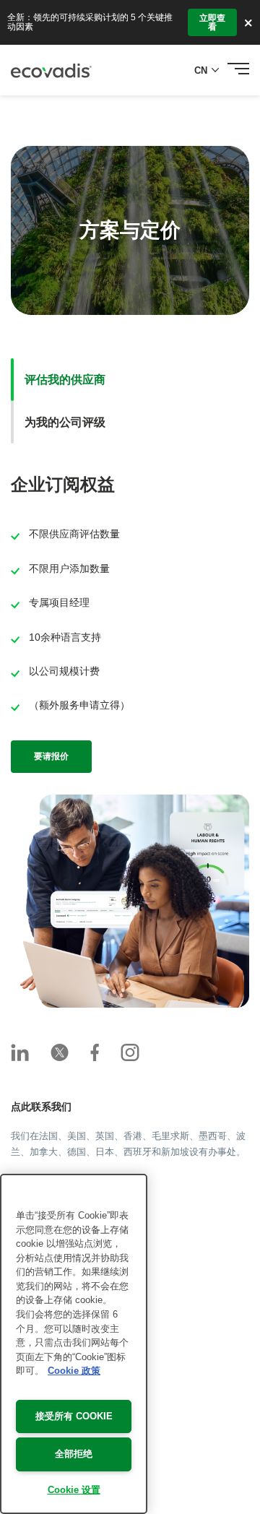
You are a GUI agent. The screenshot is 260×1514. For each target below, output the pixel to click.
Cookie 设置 (74, 1489)
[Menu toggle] (238, 70)
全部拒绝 (73, 1453)
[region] (73, 1344)
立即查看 (212, 22)
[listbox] (209, 70)
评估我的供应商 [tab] (65, 379)
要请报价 (51, 756)
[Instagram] (130, 1052)
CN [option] (200, 70)
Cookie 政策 (74, 1370)
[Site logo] (51, 70)
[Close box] (248, 22)
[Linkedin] (20, 1052)
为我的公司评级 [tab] (65, 422)
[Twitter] (60, 1052)
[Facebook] (94, 1052)
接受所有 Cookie (74, 1416)
